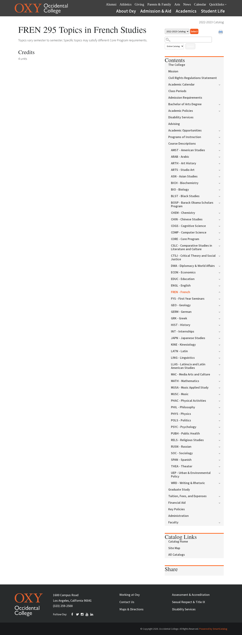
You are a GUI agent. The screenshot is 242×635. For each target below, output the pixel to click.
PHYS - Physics (181, 414)
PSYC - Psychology (183, 427)
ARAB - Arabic (180, 157)
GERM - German (181, 312)
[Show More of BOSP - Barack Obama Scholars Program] (221, 202)
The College (176, 65)
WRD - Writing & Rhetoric (188, 483)
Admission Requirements (185, 98)
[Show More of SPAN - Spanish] (221, 459)
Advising (174, 124)
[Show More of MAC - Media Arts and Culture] (221, 374)
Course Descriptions (182, 143)
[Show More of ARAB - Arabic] (221, 156)
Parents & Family (159, 4)
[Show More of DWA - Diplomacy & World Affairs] (221, 265)
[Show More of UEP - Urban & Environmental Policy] (221, 472)
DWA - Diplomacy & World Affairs (193, 266)
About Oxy (126, 11)
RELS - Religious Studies (187, 440)
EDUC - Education (183, 279)
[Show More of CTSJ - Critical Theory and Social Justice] (221, 255)
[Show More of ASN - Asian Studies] (221, 176)
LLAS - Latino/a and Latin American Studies (188, 366)
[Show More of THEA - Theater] (221, 466)
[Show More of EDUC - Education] (221, 279)
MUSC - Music (179, 394)
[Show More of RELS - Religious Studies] (221, 440)
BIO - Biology (180, 189)
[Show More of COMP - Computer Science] (221, 232)
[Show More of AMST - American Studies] (221, 150)
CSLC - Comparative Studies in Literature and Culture (191, 247)
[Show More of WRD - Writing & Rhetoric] (221, 483)
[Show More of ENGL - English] (221, 285)
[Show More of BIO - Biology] (221, 189)
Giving (139, 4)
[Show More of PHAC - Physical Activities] (221, 400)
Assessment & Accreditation (191, 595)
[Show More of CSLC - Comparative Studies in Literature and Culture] (221, 245)
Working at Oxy (129, 595)
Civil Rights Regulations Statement (192, 78)
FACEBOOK (72, 614)
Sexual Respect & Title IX (188, 602)
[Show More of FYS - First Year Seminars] (221, 298)
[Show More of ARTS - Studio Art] (221, 169)
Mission (173, 71)
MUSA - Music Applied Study (190, 387)
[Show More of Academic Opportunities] (221, 130)
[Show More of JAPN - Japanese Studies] (221, 338)
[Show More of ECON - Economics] (221, 272)
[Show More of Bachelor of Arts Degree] (221, 104)
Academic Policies (180, 111)
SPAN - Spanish (181, 460)
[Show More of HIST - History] (221, 324)
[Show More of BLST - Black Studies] (221, 196)
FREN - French (180, 292)
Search (190, 46)
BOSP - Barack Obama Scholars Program (192, 204)
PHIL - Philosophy (183, 407)
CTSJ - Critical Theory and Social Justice (193, 257)
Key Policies (176, 509)
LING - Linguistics (183, 358)
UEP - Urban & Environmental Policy (191, 474)
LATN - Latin (179, 351)
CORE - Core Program (185, 239)
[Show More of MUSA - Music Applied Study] (221, 387)
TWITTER (77, 614)
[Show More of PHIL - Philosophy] (221, 407)
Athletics (125, 4)
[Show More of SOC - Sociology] (221, 453)
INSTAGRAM (82, 614)
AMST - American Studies (188, 150)
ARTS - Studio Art (183, 170)
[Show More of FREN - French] (221, 291)
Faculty (173, 522)
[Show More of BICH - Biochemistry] (221, 183)
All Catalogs (176, 555)
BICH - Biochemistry (184, 183)
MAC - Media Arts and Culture (190, 374)
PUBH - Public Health (185, 433)
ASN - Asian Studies (184, 176)
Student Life (213, 11)
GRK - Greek (179, 318)
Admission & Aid (155, 11)
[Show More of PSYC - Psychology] (221, 426)
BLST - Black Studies (185, 196)
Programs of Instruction (184, 137)
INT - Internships (182, 331)
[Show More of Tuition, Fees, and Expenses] (221, 496)
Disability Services (180, 117)
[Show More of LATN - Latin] (221, 351)
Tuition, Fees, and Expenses (187, 496)
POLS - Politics (181, 420)
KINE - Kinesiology (183, 345)
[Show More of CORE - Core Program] (221, 239)
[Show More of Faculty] (221, 522)
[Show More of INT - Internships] (221, 331)
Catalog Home (178, 541)
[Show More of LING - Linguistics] (221, 357)
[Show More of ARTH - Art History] (221, 163)
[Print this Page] (221, 32)
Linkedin (92, 614)
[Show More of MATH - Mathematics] (221, 381)
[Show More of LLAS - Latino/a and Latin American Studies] (221, 364)
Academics (186, 11)
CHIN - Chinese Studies (186, 219)
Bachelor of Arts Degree (185, 104)
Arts (177, 4)
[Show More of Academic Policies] (221, 110)
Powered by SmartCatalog (213, 628)
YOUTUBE (87, 614)
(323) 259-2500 (63, 606)
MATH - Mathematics (185, 381)
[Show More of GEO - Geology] (221, 305)
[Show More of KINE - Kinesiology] (221, 344)
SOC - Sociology (182, 453)
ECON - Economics (183, 272)
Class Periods (177, 91)
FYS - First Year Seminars (187, 299)
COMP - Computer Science (188, 232)
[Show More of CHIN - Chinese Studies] (221, 219)
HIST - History (180, 325)
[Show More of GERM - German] (221, 311)
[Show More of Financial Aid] (221, 502)
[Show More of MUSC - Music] (221, 394)
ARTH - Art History (183, 163)
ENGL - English (181, 285)
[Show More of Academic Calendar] (221, 84)
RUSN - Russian (181, 447)
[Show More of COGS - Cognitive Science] (221, 225)
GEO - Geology (181, 305)
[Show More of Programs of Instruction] (221, 137)
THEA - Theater (181, 466)
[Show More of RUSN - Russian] (221, 446)
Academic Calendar (181, 84)
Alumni (111, 4)
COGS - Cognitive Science (188, 226)
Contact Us (126, 602)
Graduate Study (179, 489)
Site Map (174, 548)
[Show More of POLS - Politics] (221, 420)
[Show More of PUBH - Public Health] (221, 433)
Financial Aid (176, 503)
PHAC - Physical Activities (188, 401)
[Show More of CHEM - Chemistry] (221, 212)
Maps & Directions (131, 609)
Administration (178, 516)
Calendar (200, 4)
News (187, 4)
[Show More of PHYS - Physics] (221, 413)
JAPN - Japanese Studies (188, 338)
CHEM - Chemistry (183, 213)
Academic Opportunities (185, 130)
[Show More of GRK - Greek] (221, 318)
